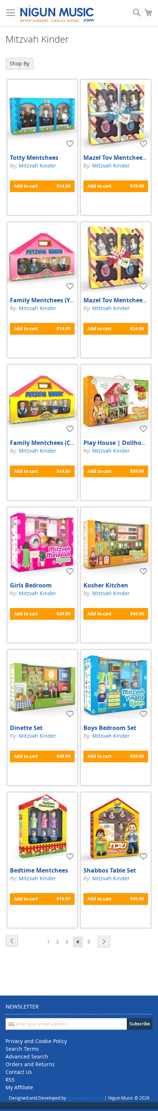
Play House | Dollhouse (117, 443)
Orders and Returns (30, 1064)
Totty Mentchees (34, 158)
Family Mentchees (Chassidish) (55, 443)
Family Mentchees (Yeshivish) (53, 300)
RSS (10, 1079)
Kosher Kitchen (105, 585)
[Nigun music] (57, 13)
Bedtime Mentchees (39, 870)
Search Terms (22, 1048)
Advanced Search (27, 1056)
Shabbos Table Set (109, 870)
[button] (71, 143)
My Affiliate (19, 1087)
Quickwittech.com (85, 1098)
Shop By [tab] (19, 63)
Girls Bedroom (31, 585)
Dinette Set (26, 728)
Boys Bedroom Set (109, 728)
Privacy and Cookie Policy (36, 1041)
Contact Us (19, 1071)
